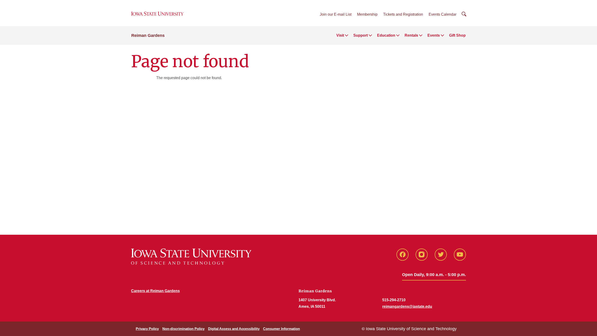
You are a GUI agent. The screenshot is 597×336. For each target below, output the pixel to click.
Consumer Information (281, 329)
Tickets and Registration (403, 14)
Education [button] (386, 35)
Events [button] (433, 35)
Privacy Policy (147, 329)
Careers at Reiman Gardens (155, 291)
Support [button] (360, 35)
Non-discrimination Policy (183, 329)
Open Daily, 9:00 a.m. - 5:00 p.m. (434, 274)
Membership (367, 14)
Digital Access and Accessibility (234, 329)
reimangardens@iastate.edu (407, 306)
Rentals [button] (411, 35)
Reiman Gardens (148, 35)
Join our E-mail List (335, 14)
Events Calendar (442, 14)
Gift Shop (457, 35)
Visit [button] (340, 35)
